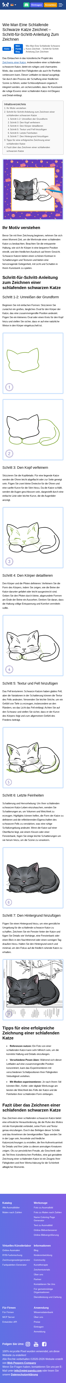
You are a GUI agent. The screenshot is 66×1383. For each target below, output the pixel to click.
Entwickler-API (9, 1322)
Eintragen (36, 5)
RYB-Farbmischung (12, 1255)
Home (6, 49)
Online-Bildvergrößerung (46, 1235)
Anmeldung (39, 1331)
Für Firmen (9, 1307)
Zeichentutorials (42, 1269)
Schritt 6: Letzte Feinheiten (23, 133)
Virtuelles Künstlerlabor (16, 1245)
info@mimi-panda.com (28, 1370)
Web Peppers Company (21, 1363)
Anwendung (41, 1307)
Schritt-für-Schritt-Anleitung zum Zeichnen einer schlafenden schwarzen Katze (31, 113)
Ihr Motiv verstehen (16, 108)
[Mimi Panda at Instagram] (29, 1344)
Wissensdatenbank (43, 1312)
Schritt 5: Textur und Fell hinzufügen (28, 129)
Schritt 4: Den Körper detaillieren (26, 126)
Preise (37, 1322)
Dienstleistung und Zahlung (48, 1297)
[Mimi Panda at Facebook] (45, 1344)
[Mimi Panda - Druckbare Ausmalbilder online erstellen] (5, 5)
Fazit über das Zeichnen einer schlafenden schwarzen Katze (28, 149)
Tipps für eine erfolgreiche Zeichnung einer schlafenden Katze (28, 142)
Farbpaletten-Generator (14, 1264)
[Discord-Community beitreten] (26, 4)
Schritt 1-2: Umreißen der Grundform (29, 119)
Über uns (38, 1274)
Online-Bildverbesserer (45, 1230)
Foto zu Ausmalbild (43, 1207)
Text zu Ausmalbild (43, 1225)
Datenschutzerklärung (24, 1374)
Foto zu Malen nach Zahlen (48, 1212)
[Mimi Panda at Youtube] (37, 1344)
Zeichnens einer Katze (14, 62)
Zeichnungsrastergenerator (16, 1260)
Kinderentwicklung (43, 1255)
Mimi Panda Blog (18, 49)
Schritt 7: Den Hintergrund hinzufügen (29, 136)
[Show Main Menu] (61, 5)
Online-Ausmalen (11, 1250)
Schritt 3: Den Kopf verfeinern (25, 122)
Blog (36, 1250)
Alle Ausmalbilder (11, 1207)
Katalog (7, 1203)
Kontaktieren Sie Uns (44, 1284)
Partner (37, 1279)
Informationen (42, 1245)
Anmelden (50, 5)
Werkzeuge (40, 1203)
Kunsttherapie (41, 1264)
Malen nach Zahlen (12, 1212)
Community (39, 1260)
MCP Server (8, 1317)
